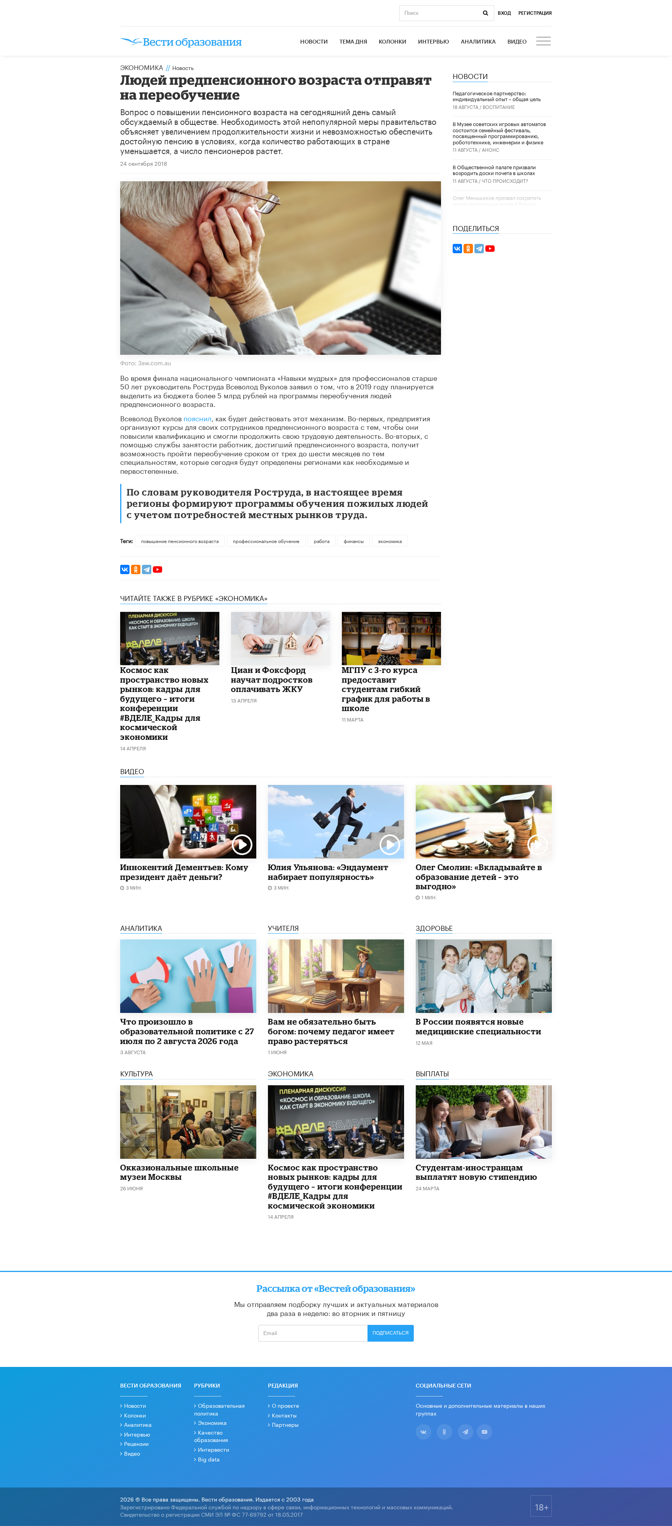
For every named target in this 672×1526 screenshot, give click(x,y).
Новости (314, 42)
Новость (183, 67)
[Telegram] (146, 569)
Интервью (433, 42)
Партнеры (285, 1424)
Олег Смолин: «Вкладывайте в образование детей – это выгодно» (479, 876)
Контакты (284, 1414)
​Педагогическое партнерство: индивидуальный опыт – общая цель (497, 96)
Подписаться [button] (391, 1333)
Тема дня (353, 42)
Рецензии (136, 1443)
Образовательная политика (219, 1409)
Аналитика (478, 42)
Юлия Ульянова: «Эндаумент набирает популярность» (328, 871)
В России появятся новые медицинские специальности (478, 1026)
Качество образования (211, 1436)
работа (321, 540)
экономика (390, 540)
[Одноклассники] (135, 569)
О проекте (285, 1405)
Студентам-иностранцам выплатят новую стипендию (476, 1172)
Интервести (213, 1449)
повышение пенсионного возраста (180, 540)
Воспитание (499, 106)
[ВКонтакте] (125, 569)
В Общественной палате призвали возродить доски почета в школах (494, 170)
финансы (354, 540)
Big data (209, 1458)
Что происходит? (505, 180)
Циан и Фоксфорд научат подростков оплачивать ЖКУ (272, 679)
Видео (517, 42)
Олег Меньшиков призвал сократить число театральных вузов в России (497, 200)
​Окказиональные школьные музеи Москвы (179, 1172)
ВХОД (504, 13)
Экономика (141, 66)
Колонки (392, 42)
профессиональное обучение (266, 540)
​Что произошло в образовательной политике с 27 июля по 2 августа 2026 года (187, 1031)
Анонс (490, 149)
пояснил (198, 417)
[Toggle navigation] (544, 42)
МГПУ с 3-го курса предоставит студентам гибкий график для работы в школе (386, 689)
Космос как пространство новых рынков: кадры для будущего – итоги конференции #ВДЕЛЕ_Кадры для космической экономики (164, 703)
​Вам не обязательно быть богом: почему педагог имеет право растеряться (331, 1031)
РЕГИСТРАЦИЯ (535, 13)
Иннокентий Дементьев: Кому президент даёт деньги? (184, 871)
